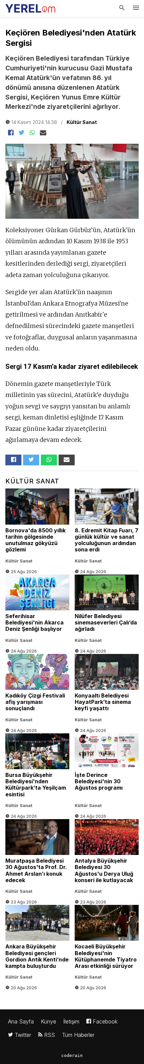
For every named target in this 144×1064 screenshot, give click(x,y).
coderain (72, 1055)
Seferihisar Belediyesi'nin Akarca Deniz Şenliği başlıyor (37, 610)
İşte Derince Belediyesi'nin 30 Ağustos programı (106, 772)
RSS (49, 1035)
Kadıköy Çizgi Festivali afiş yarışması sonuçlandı (37, 689)
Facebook (104, 1021)
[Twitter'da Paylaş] (21, 133)
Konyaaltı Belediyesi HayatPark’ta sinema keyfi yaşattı (106, 689)
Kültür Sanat (82, 122)
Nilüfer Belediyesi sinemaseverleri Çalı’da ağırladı (106, 610)
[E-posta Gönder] (43, 133)
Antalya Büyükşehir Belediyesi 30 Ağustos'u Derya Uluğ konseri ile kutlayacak (106, 858)
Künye (48, 1021)
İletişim (71, 1021)
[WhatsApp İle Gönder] (32, 133)
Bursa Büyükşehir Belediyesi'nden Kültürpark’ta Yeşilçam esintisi (37, 772)
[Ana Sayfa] (30, 6)
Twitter (22, 1035)
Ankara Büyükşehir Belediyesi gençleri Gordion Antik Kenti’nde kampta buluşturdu (37, 943)
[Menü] (136, 8)
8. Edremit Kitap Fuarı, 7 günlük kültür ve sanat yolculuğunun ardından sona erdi (106, 527)
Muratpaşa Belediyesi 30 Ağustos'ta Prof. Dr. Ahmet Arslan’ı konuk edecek (37, 858)
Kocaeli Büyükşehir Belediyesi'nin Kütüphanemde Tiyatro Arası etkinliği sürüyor (106, 943)
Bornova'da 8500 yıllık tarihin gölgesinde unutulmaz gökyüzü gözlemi (37, 527)
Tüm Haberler (78, 1035)
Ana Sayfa (21, 1021)
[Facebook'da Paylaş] (10, 133)
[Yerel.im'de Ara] (122, 8)
